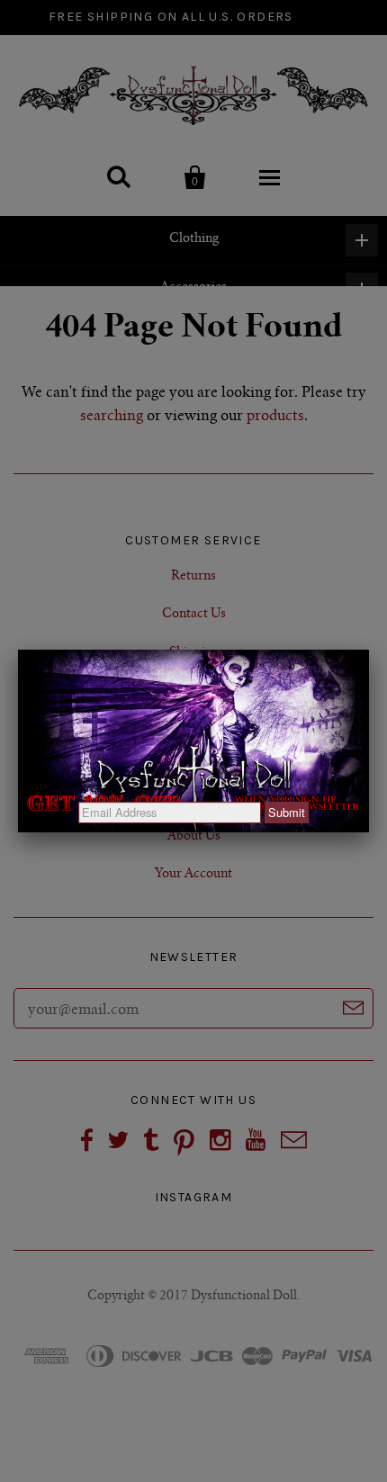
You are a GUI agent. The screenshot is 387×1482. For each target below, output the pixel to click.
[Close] (369, 649)
